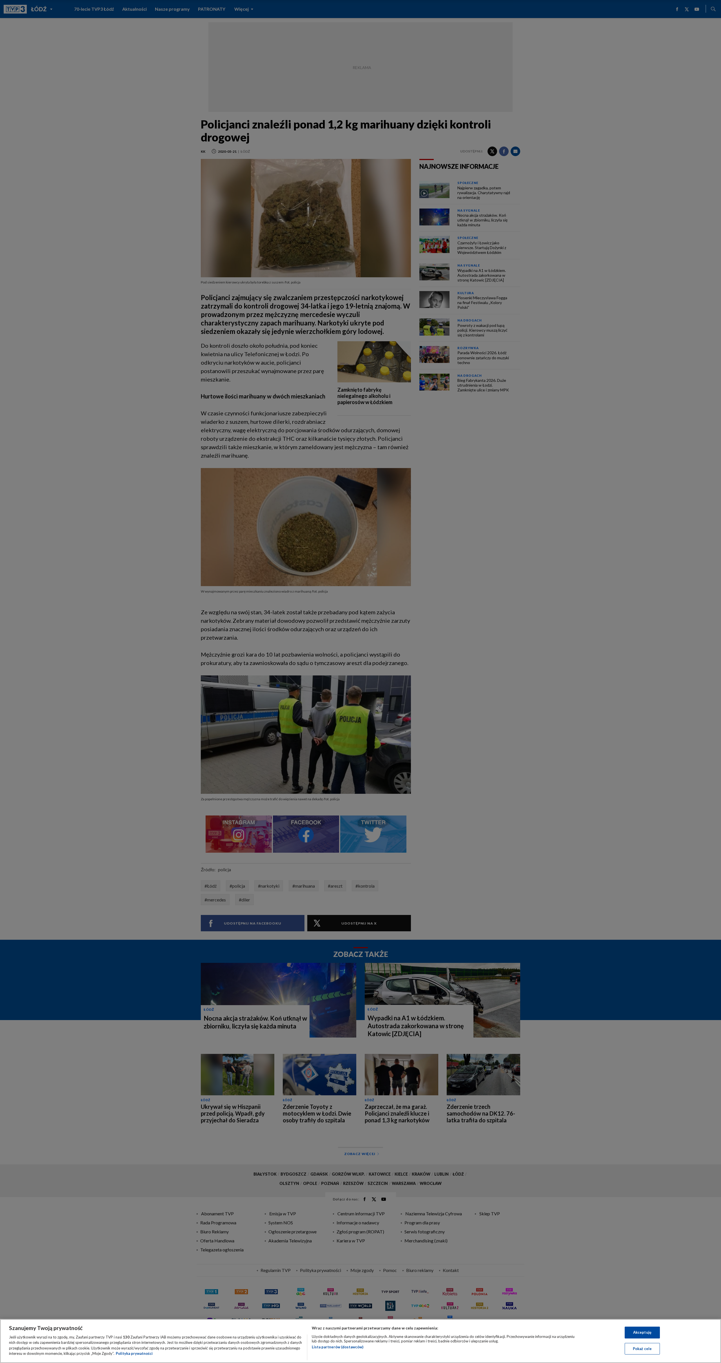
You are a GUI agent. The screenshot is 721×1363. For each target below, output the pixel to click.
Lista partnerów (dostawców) (337, 1347)
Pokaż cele (642, 1348)
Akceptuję (642, 1332)
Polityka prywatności (134, 1353)
